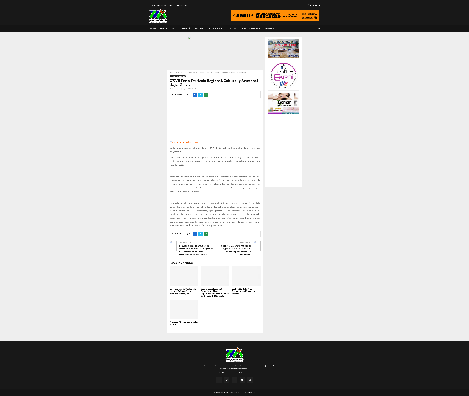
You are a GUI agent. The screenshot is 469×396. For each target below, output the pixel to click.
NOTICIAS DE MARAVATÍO (181, 28)
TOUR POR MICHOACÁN (177, 76)
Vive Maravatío (250, 392)
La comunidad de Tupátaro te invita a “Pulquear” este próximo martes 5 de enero (183, 291)
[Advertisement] (215, 121)
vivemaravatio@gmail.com (240, 373)
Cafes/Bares (268, 28)
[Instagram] (234, 380)
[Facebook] (219, 380)
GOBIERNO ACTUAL (215, 28)
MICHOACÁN (199, 28)
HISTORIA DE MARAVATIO (158, 28)
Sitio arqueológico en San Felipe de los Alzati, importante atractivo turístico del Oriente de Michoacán (215, 292)
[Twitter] (226, 380)
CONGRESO (231, 28)
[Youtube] (242, 380)
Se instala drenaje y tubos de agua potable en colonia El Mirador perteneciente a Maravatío (236, 250)
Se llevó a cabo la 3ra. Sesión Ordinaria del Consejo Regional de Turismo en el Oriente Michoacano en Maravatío (196, 250)
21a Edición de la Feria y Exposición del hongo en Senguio (243, 291)
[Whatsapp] (250, 380)
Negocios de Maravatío (249, 28)
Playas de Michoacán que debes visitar (184, 323)
